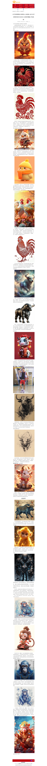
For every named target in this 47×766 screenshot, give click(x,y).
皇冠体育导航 (17, 765)
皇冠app (15, 7)
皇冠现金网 (24, 765)
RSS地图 (27, 763)
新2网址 (30, 765)
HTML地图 (30, 763)
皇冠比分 (15, 9)
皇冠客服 (27, 765)
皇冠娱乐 (20, 7)
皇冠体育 (20, 9)
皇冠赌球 (26, 7)
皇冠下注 (30, 364)
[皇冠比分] (16, 3)
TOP (33, 760)
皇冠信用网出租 (16, 428)
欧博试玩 (15, 331)
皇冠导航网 (32, 7)
